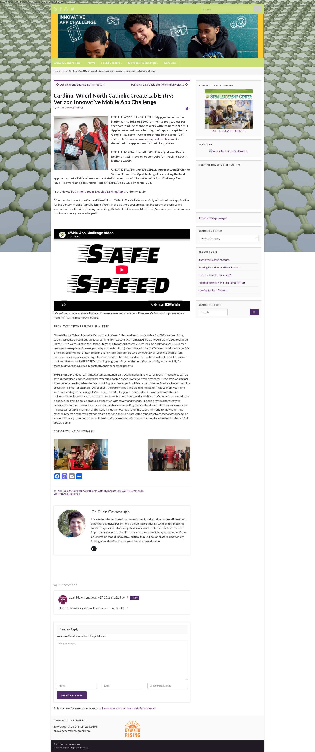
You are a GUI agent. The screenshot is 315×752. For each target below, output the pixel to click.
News (91, 62)
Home (57, 70)
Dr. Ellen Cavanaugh (66, 107)
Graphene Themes (79, 747)
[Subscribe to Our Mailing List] (228, 150)
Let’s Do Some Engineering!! (215, 275)
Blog (80, 107)
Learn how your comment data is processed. (129, 708)
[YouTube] (66, 8)
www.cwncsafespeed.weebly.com (153, 139)
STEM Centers (111, 62)
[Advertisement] (122, 568)
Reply (134, 597)
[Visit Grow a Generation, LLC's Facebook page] (60, 8)
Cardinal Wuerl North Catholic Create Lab (96, 490)
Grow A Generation (67, 62)
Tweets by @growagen (213, 218)
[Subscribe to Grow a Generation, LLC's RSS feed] (55, 8)
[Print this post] (187, 108)
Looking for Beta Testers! (213, 290)
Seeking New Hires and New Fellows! (220, 267)
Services (170, 62)
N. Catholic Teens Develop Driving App (96, 191)
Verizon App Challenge (67, 493)
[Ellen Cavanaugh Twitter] (73, 8)
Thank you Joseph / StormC (214, 259)
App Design (64, 490)
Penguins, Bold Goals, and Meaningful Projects (157, 84)
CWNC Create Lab (132, 490)
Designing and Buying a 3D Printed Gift (82, 84)
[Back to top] (306, 743)
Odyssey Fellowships (142, 62)
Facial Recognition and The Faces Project (222, 282)
